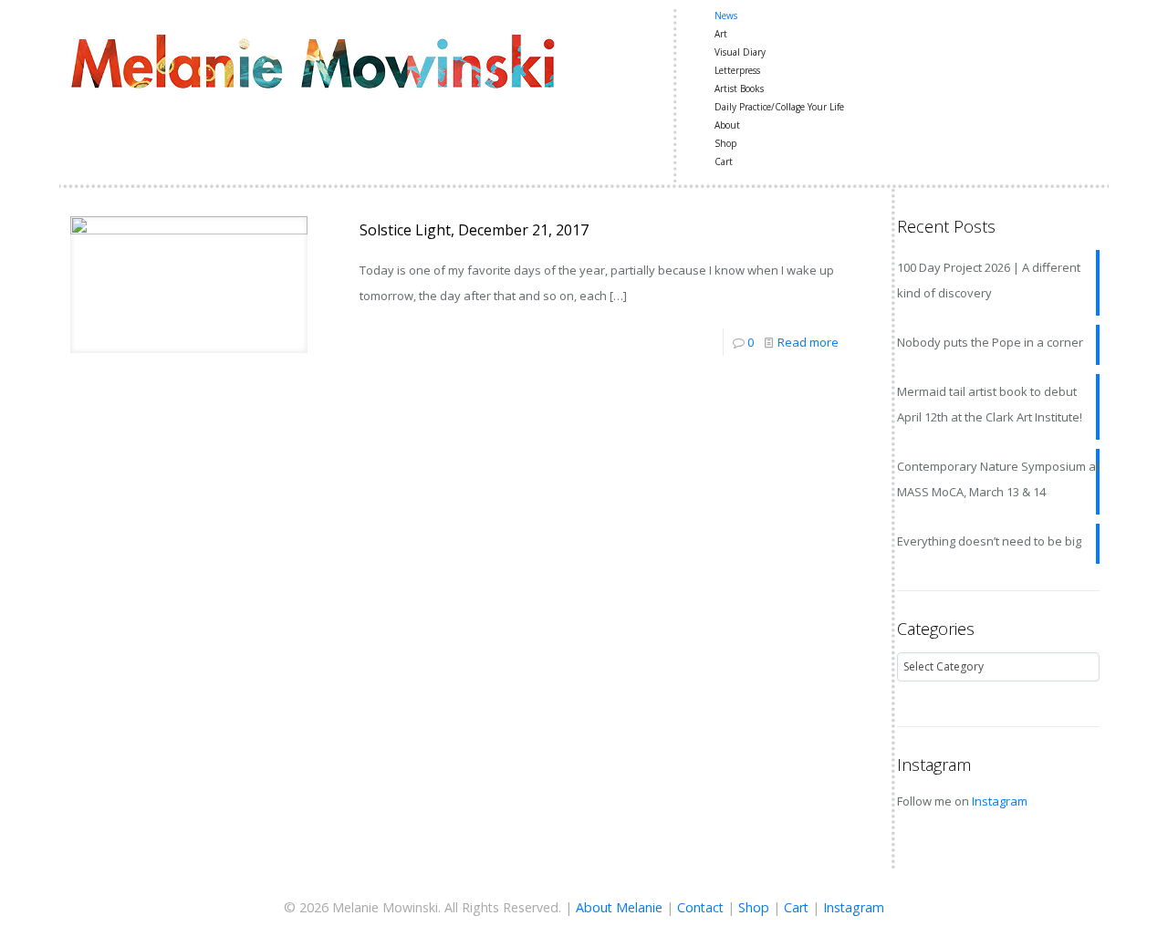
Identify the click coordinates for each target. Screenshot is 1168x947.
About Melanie (619, 907)
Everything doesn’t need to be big (989, 541)
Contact (700, 907)
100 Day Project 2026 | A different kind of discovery (988, 280)
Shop (753, 907)
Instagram (999, 801)
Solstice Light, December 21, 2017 (474, 230)
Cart (796, 907)
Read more (808, 342)
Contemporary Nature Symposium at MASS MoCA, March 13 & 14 (998, 479)
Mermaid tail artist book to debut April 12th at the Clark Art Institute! (989, 404)
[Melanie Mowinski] (312, 59)
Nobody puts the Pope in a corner (990, 342)
